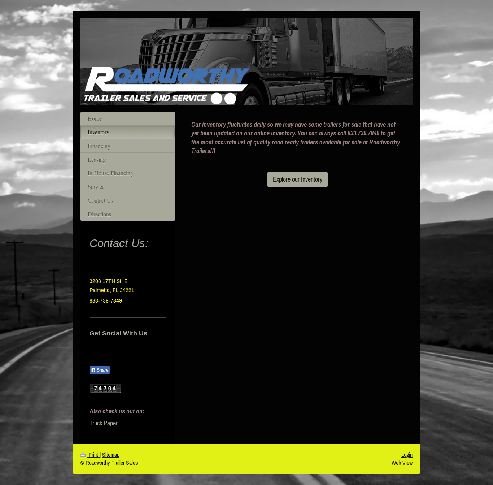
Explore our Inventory (297, 179)
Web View (402, 462)
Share (102, 370)
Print (93, 454)
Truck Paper (104, 423)
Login (407, 454)
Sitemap (110, 454)
